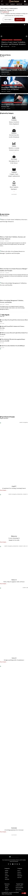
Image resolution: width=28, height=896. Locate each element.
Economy (14, 120)
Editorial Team (6, 46)
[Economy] (14, 117)
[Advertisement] (14, 203)
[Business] (14, 130)
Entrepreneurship (18, 102)
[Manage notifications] (25, 893)
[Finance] (14, 143)
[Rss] (19, 864)
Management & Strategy (7, 39)
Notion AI (14, 580)
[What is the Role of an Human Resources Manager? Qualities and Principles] (14, 258)
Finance (14, 146)
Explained (14, 172)
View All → (2, 56)
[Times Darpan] (14, 1)
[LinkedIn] (17, 864)
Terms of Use (9, 893)
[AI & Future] (14, 156)
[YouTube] (13, 864)
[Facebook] (8, 864)
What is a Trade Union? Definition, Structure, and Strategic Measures (13, 43)
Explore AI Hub (19, 19)
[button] (23, 893)
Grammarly (14, 828)
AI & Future (14, 159)
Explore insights (8, 19)
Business (14, 133)
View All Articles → (4, 215)
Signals (14, 185)
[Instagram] (15, 864)
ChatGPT (14, 486)
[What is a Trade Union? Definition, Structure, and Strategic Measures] (14, 31)
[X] (10, 864)
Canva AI (14, 658)
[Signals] (14, 182)
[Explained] (14, 169)
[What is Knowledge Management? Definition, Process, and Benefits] (14, 290)
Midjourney (14, 536)
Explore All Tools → (4, 418)
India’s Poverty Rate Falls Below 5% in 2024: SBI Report (13, 345)
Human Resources (17, 39)
